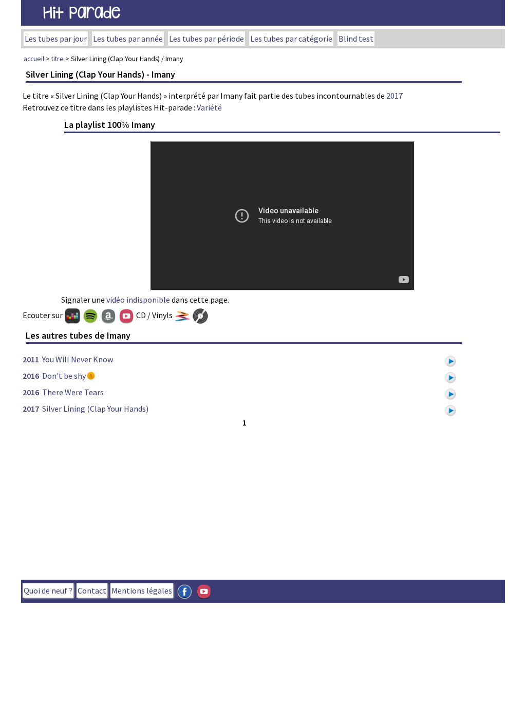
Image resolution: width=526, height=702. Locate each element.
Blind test (356, 38)
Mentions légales (141, 590)
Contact (92, 590)
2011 (31, 359)
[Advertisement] (243, 501)
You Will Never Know (77, 359)
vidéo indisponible (138, 299)
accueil (34, 58)
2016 (31, 376)
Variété (209, 107)
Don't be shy (64, 376)
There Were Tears (73, 392)
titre (57, 58)
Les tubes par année (128, 38)
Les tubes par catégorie (291, 38)
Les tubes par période (206, 38)
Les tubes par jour (56, 38)
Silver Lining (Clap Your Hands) (95, 408)
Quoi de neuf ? (48, 590)
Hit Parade (81, 12)
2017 (394, 95)
